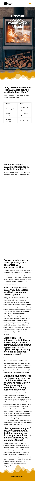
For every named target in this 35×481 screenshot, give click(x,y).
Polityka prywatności (16, 476)
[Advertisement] (17, 49)
